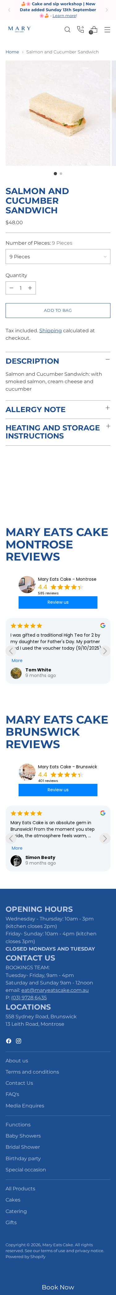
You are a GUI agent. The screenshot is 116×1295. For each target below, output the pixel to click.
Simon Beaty (40, 857)
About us (17, 1060)
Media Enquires (25, 1105)
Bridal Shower (23, 1147)
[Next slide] (105, 650)
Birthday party (23, 1158)
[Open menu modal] (107, 29)
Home (12, 52)
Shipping (50, 330)
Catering (16, 1211)
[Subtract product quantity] (30, 288)
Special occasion (26, 1169)
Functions (18, 1124)
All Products (20, 1188)
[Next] (107, 10)
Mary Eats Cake (57, 1245)
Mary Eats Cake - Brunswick (67, 767)
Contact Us (19, 1083)
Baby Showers (23, 1136)
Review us (58, 602)
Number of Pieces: (39, 243)
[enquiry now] (80, 29)
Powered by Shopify (25, 1256)
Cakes (13, 1200)
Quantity (16, 275)
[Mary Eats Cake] (19, 29)
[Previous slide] (11, 650)
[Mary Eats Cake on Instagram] (19, 1042)
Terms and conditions (32, 1072)
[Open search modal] (67, 29)
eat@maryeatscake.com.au (55, 990)
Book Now (58, 1287)
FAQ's (12, 1094)
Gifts (11, 1222)
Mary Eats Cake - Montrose (67, 579)
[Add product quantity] (11, 288)
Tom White (38, 670)
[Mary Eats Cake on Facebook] (9, 1042)
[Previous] (9, 10)
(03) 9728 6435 (29, 997)
